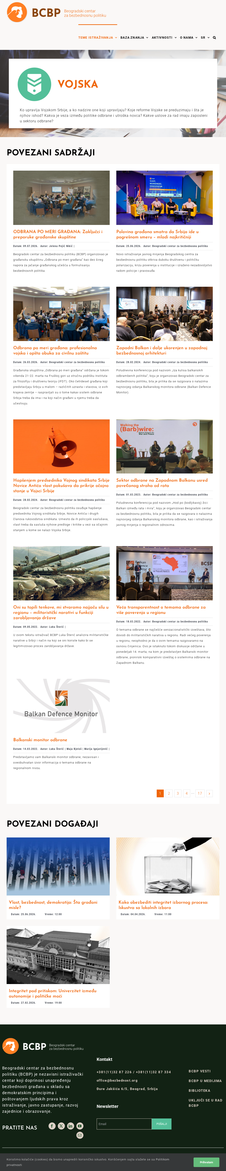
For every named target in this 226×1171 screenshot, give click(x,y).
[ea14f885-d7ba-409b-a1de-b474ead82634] (61, 172)
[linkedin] (70, 1126)
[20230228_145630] (164, 421)
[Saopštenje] (61, 421)
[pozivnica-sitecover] (58, 839)
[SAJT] (167, 839)
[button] (214, 37)
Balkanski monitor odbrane (40, 740)
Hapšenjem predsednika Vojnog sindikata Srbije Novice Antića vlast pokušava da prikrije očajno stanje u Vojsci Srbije (61, 485)
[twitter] (61, 1126)
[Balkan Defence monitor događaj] (164, 548)
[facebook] (52, 1126)
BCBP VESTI (200, 1071)
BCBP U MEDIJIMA (205, 1081)
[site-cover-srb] (61, 680)
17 (200, 793)
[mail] (79, 1135)
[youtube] (79, 1126)
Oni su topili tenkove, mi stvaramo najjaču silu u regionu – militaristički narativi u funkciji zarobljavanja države (61, 612)
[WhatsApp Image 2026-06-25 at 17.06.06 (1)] (164, 172)
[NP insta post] (58, 928)
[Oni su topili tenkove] (61, 548)
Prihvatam (206, 1162)
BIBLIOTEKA (199, 1091)
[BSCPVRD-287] (61, 288)
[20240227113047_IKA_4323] (164, 288)
